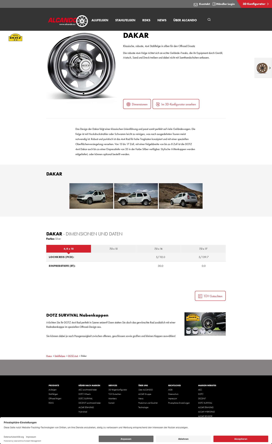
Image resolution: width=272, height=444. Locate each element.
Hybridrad (83, 411)
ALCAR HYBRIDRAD (206, 411)
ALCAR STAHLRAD (86, 407)
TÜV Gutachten (213, 296)
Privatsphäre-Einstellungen (179, 402)
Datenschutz (173, 394)
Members (112, 398)
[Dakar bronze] (263, 68)
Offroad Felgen (55, 398)
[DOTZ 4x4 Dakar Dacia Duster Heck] (180, 196)
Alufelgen (53, 389)
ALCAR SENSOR (205, 416)
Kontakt (204, 4)
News (140, 398)
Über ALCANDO (145, 389)
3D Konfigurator (254, 4)
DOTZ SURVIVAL (86, 398)
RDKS (51, 402)
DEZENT (202, 398)
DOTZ (200, 394)
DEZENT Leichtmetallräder (90, 402)
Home (49, 355)
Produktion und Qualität (148, 402)
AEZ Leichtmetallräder (88, 389)
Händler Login (225, 4)
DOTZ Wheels (85, 394)
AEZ (200, 389)
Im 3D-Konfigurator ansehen (178, 104)
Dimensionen (139, 104)
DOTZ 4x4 (73, 355)
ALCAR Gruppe (144, 394)
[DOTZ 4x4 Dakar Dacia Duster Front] (91, 196)
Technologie (143, 407)
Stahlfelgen (60, 355)
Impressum (172, 398)
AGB (170, 389)
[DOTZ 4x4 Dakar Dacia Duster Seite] (136, 196)
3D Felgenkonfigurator (117, 389)
